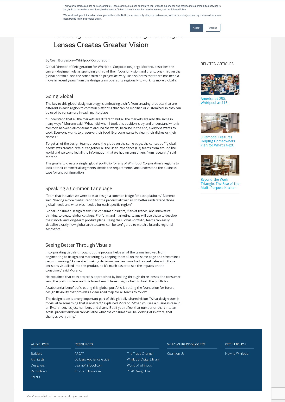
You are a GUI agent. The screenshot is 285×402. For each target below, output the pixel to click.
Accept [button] (196, 27)
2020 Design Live (138, 371)
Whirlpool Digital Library (143, 359)
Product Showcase (88, 371)
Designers (38, 365)
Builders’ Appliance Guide (92, 359)
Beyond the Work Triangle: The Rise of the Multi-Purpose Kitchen (220, 183)
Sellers (35, 377)
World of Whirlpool (140, 365)
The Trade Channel (140, 353)
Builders (36, 353)
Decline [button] (213, 27)
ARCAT (79, 353)
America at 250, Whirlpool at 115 (214, 100)
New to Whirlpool (237, 353)
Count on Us (175, 353)
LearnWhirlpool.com (88, 365)
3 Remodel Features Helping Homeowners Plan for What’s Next (218, 141)
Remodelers (39, 371)
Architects (38, 359)
